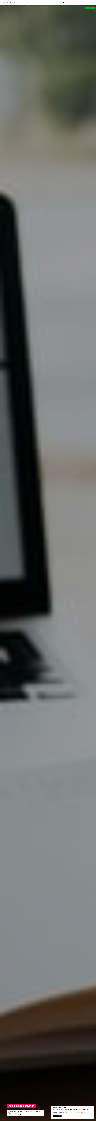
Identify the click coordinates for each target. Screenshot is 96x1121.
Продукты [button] (36, 2)
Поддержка (66, 2)
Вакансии (51, 2)
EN (89, 2)
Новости (29, 2)
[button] (90, 8)
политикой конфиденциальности (77, 1112)
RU (92, 2)
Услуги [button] (44, 2)
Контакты (58, 2)
